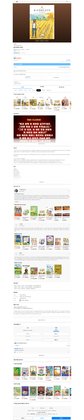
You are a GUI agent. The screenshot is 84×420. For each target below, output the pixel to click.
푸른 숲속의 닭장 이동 (18, 271)
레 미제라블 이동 (65, 103)
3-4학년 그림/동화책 (28, 285)
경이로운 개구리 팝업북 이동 (33, 393)
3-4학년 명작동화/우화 (37, 285)
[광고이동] (67, 1)
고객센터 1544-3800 (30, 410)
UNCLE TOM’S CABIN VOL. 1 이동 (66, 213)
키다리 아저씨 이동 (41, 373)
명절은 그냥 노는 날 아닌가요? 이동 (26, 243)
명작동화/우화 (33, 288)
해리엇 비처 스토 (16, 49)
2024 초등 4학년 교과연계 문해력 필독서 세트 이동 (58, 244)
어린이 (19, 285)
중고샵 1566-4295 (44, 410)
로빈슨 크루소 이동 (49, 393)
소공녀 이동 (33, 103)
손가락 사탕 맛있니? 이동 (50, 272)
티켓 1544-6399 (38, 410)
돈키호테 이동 (57, 373)
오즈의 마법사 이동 (25, 374)
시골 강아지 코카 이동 (26, 272)
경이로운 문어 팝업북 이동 (41, 393)
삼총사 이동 (17, 103)
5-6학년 (22, 287)
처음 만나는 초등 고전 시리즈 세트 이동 (34, 273)
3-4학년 (22, 285)
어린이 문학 (23, 288)
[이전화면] (14, 1)
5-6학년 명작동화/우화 (37, 287)
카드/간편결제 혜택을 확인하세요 (63, 67)
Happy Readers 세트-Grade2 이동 (26, 215)
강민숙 (27, 49)
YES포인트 (15, 60)
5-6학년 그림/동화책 (28, 287)
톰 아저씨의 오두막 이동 (18, 213)
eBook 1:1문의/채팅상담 (52, 410)
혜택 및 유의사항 (27, 336)
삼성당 (15, 50)
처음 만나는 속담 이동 (58, 272)
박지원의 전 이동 (25, 393)
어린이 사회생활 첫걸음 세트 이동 (34, 244)
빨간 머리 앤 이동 (57, 393)
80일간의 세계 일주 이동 (33, 373)
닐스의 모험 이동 (49, 103)
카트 (69, 2)
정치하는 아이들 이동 (18, 242)
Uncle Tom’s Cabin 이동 (34, 213)
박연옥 (23, 49)
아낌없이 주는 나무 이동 (17, 374)
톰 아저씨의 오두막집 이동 (50, 214)
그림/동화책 (28, 288)
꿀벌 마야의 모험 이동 (41, 103)
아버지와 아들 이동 (25, 103)
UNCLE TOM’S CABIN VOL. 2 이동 (58, 213)
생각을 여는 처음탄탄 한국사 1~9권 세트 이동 (42, 244)
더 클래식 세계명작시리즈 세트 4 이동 (57, 105)
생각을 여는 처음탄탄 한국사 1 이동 (50, 243)
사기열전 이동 (17, 393)
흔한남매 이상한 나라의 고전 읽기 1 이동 (49, 373)
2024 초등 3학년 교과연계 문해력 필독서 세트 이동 (66, 244)
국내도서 (15, 285)
